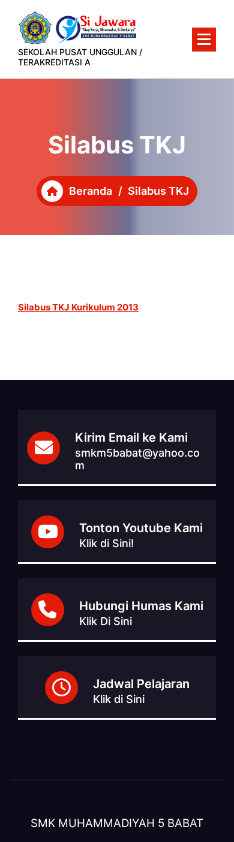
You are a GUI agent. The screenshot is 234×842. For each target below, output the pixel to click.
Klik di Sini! (106, 543)
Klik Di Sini (105, 621)
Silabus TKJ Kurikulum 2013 (78, 307)
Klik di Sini (119, 699)
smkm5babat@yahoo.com (137, 459)
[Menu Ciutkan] (204, 40)
